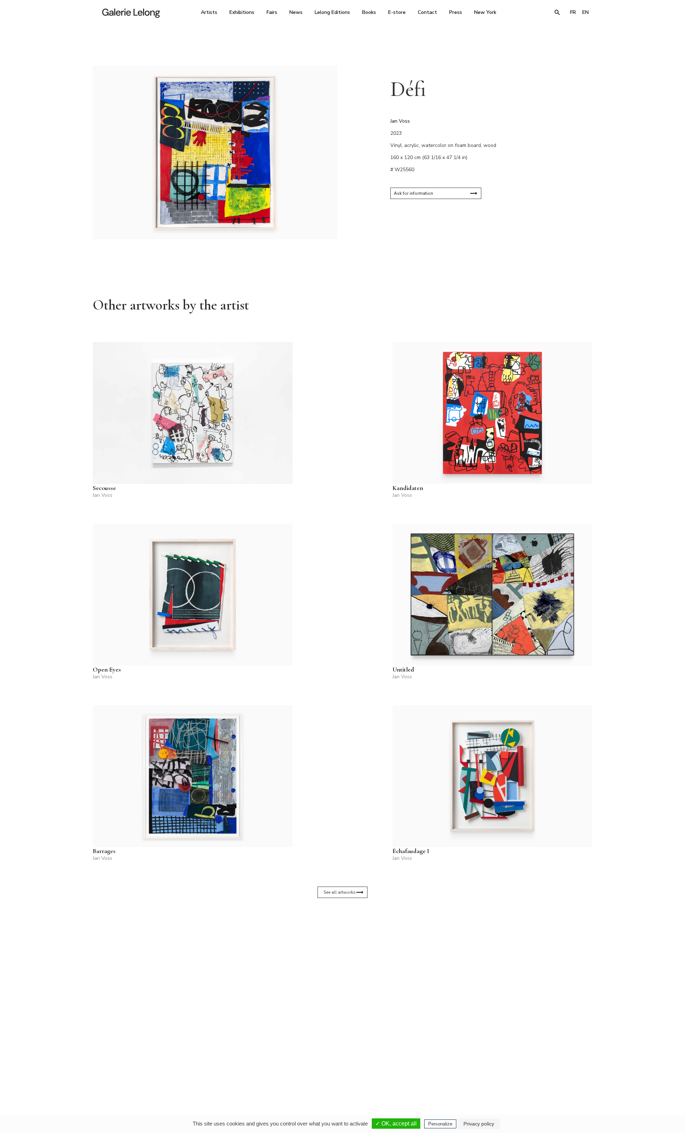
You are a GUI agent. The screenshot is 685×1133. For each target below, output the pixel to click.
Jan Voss (400, 121)
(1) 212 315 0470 (526, 1065)
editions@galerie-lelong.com (340, 1070)
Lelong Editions (332, 12)
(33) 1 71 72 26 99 (433, 1065)
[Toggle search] (557, 12)
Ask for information (413, 193)
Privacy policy (478, 1124)
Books (369, 12)
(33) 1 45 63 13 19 (246, 1065)
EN (585, 12)
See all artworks (340, 892)
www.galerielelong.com (561, 1070)
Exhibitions (241, 12)
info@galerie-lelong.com (243, 1070)
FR (573, 12)
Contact (427, 12)
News (296, 12)
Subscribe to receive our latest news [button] (337, 981)
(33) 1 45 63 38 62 (339, 1065)
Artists (209, 12)
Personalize (440, 1124)
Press (455, 12)
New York (485, 12)
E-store (397, 12)
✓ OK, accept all (396, 1124)
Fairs (272, 12)
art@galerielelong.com (522, 1070)
